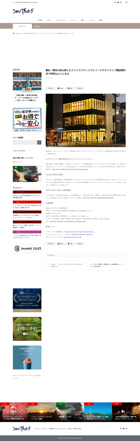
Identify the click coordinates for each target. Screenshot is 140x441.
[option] (14, 412)
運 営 (70, 428)
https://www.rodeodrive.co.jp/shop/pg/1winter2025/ (98, 198)
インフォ (91, 20)
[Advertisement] (70, 51)
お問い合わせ (78, 428)
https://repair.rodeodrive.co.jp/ (72, 237)
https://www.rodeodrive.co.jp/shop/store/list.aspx (79, 232)
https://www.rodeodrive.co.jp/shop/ (81, 234)
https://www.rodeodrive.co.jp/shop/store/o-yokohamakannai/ (70, 169)
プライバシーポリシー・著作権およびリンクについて (50, 428)
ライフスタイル (61, 20)
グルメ (49, 20)
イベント (73, 20)
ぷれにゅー (22, 26)
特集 (82, 20)
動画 (100, 20)
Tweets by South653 (19, 150)
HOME (40, 20)
